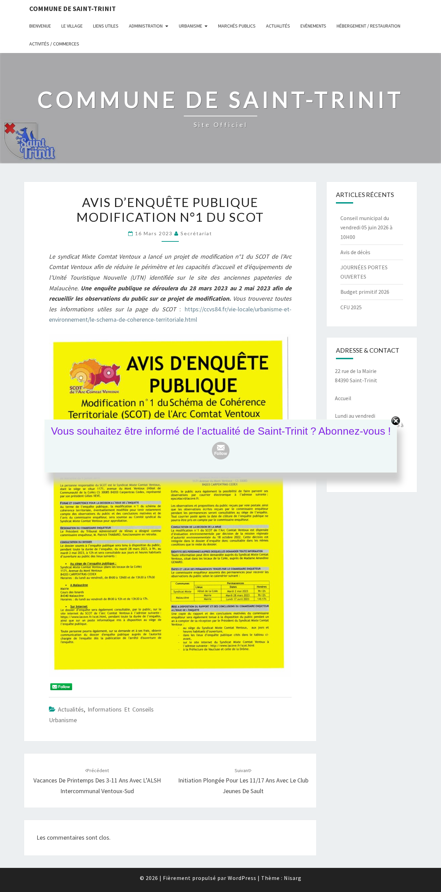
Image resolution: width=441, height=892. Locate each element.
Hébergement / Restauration (368, 26)
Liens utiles (106, 26)
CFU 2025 (351, 307)
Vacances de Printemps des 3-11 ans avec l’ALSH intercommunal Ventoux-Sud (97, 781)
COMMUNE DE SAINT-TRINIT (72, 8)
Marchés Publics (237, 26)
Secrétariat (196, 233)
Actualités (278, 26)
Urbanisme (190, 26)
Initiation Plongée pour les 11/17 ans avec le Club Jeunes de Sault (243, 781)
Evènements (313, 26)
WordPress (242, 877)
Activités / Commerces (54, 44)
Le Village (72, 26)
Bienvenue (40, 26)
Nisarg (292, 877)
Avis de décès (355, 252)
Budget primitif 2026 (364, 291)
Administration (146, 26)
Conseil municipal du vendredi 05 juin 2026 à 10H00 (366, 227)
